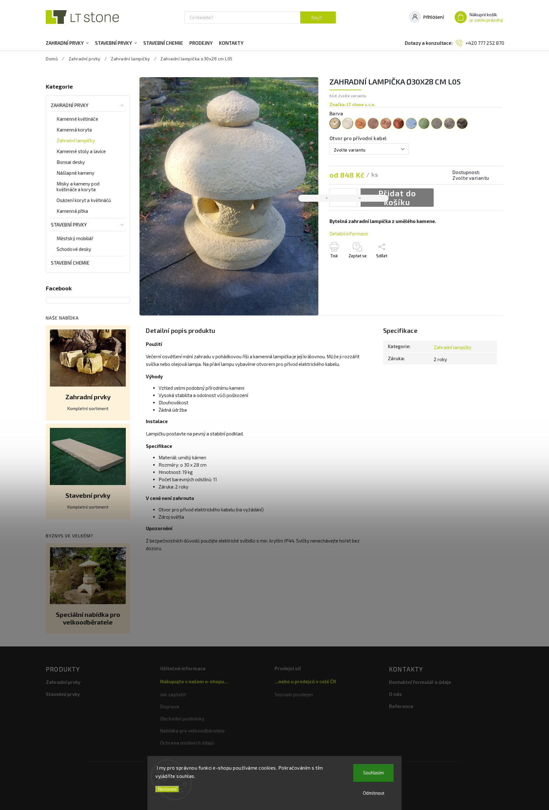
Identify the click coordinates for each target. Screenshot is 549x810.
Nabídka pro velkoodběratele (192, 730)
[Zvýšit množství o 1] (327, 198)
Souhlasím (373, 773)
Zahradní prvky (69, 105)
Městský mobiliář (75, 238)
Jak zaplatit (173, 694)
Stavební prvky (69, 224)
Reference (401, 706)
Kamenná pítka (72, 211)
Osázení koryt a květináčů (84, 200)
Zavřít (484, 271)
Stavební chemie (70, 263)
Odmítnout (373, 793)
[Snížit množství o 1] (360, 198)
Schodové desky (74, 249)
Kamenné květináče (77, 119)
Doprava (169, 706)
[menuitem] (67, 43)
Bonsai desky (71, 162)
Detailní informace (348, 233)
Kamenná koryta (74, 129)
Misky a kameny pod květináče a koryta (78, 186)
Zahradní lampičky (76, 140)
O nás (395, 694)
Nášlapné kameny (76, 173)
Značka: (352, 104)
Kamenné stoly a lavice (81, 151)
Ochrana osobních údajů (187, 743)
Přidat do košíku (397, 197)
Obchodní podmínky (182, 718)
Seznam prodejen (293, 694)
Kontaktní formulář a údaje (420, 682)
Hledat (318, 17)
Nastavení (167, 789)
